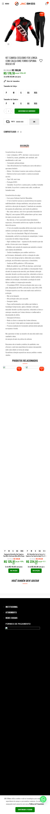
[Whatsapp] (43, 799)
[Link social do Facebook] (18, 131)
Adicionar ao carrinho (26, 111)
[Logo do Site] (25, 3)
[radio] (6, 92)
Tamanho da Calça (10, 86)
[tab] (24, 145)
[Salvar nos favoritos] (41, 60)
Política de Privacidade (36, 804)
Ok (34, 121)
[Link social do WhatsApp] (20, 131)
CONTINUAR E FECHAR (25, 809)
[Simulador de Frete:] (16, 122)
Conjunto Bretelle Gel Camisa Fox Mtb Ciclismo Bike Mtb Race (13, 555)
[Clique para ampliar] (8, 44)
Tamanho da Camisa (11, 99)
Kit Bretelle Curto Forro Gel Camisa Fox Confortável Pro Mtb (36, 555)
